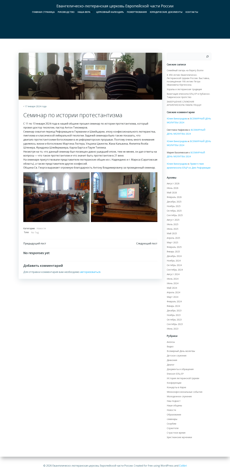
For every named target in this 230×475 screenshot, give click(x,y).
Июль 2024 (172, 278)
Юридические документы (166, 11)
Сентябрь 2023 (175, 324)
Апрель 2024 (173, 292)
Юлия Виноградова (177, 118)
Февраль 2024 (174, 301)
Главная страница (43, 11)
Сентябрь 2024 (175, 269)
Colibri (183, 465)
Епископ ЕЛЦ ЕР (175, 373)
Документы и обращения (180, 369)
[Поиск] (207, 56)
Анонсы (171, 341)
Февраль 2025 (174, 246)
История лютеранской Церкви (183, 378)
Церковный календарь (110, 11)
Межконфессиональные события (184, 391)
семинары (172, 419)
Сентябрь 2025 (175, 215)
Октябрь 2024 (174, 265)
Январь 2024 (173, 305)
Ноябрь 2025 (174, 206)
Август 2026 (173, 183)
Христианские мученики (179, 437)
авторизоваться (90, 272)
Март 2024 (172, 296)
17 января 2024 (33, 106)
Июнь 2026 (172, 187)
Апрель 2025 (173, 237)
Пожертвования (137, 11)
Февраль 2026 (174, 197)
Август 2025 (173, 219)
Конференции (174, 382)
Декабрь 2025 (174, 201)
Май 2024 (172, 287)
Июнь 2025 (172, 228)
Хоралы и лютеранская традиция (184, 89)
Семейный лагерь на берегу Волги (185, 70)
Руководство (66, 11)
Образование (174, 414)
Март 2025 (172, 242)
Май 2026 (172, 192)
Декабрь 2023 (174, 310)
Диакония (172, 360)
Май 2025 (172, 233)
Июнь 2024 (172, 283)
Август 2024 (173, 274)
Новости (41, 228)
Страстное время (176, 432)
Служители (173, 428)
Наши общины (174, 405)
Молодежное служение (179, 396)
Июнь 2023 (172, 328)
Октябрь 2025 (174, 210)
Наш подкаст (174, 400)
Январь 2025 (173, 251)
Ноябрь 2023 (174, 315)
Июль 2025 (172, 224)
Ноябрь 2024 (174, 260)
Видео (170, 346)
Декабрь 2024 (174, 256)
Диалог (170, 364)
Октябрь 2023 (174, 319)
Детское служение (177, 355)
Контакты (192, 11)
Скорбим (171, 423)
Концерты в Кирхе (176, 387)
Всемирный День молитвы (181, 351)
